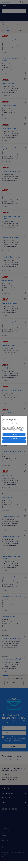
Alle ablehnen (14, 438)
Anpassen (14, 434)
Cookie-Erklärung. (21, 430)
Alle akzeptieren (14, 441)
